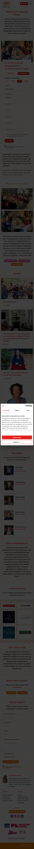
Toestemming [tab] (6, 410)
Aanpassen (16, 442)
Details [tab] (17, 410)
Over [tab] (28, 410)
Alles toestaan (17, 437)
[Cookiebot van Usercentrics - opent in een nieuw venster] (25, 406)
